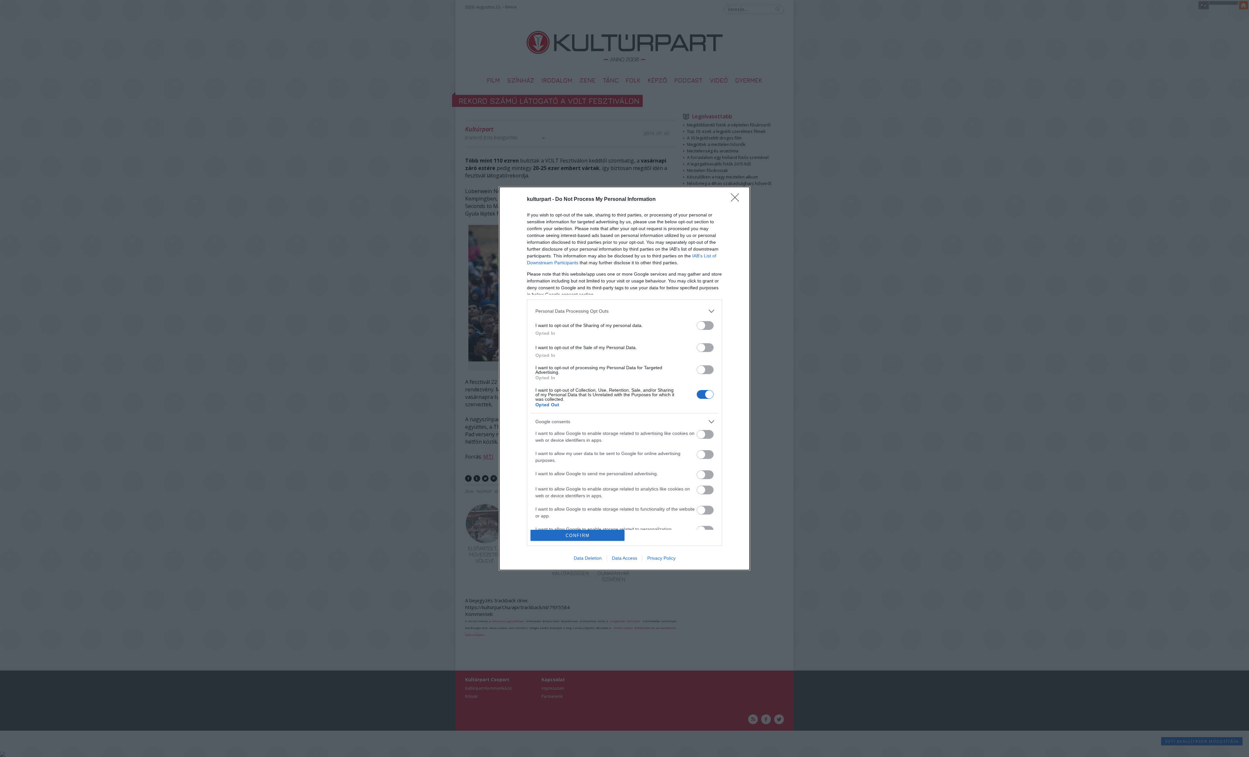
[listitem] (624, 311)
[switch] (705, 325)
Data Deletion (588, 558)
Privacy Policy (661, 558)
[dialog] (624, 378)
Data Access (624, 558)
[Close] (737, 199)
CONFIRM (578, 535)
